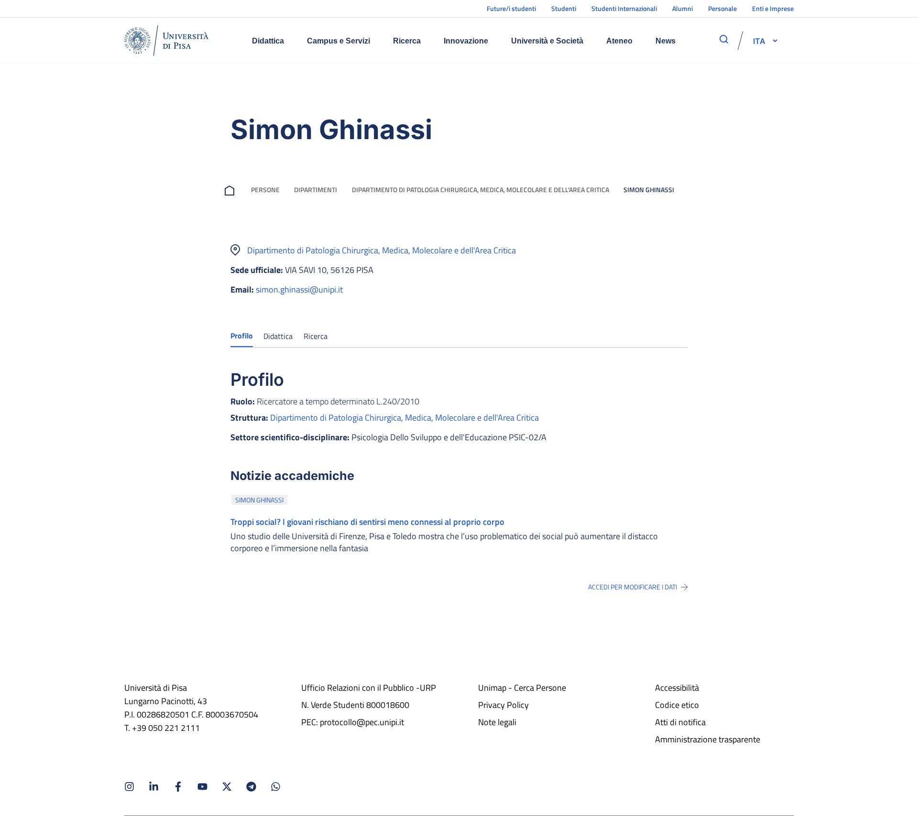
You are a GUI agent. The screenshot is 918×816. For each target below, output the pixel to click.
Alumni (682, 8)
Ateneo (619, 41)
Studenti (563, 8)
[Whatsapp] (276, 787)
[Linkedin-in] (154, 787)
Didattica (268, 41)
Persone (265, 190)
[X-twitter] (227, 787)
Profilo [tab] (241, 335)
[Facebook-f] (178, 787)
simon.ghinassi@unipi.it (299, 289)
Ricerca (407, 41)
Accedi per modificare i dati (632, 587)
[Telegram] (251, 787)
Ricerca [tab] (316, 336)
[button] (759, 40)
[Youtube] (202, 787)
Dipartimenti (315, 190)
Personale (722, 8)
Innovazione (466, 41)
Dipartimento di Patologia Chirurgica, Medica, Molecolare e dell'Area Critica (480, 190)
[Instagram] (129, 787)
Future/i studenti (511, 8)
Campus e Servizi (338, 41)
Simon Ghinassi (259, 500)
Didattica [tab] (278, 336)
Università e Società (547, 41)
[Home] (166, 40)
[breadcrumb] (231, 190)
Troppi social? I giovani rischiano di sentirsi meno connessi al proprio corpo (367, 521)
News (666, 41)
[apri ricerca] (724, 39)
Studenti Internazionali (624, 8)
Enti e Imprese (773, 8)
